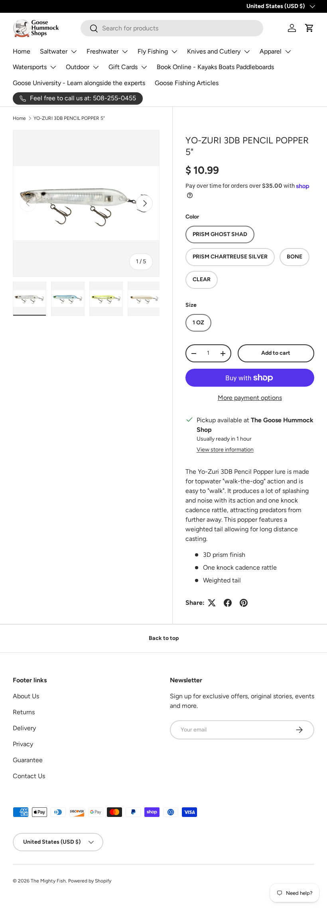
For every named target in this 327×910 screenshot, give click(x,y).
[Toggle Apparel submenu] (288, 51)
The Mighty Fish (48, 881)
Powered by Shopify (89, 881)
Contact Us (29, 776)
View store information (225, 449)
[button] (309, 28)
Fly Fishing (153, 51)
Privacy (23, 744)
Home (21, 51)
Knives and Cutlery (213, 51)
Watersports (30, 67)
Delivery (24, 728)
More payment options (250, 397)
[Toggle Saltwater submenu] (74, 51)
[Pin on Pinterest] (244, 603)
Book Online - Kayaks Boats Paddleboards (215, 67)
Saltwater (53, 51)
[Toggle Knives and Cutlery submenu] (247, 51)
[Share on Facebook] (228, 603)
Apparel (271, 51)
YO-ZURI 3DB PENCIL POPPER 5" (69, 118)
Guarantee (28, 760)
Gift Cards (123, 67)
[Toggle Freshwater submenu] (125, 51)
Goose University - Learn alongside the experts (79, 83)
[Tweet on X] (212, 603)
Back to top (164, 638)
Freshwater (102, 51)
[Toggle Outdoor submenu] (95, 67)
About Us (26, 696)
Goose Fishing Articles (187, 83)
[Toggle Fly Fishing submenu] (174, 51)
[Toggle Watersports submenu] (53, 67)
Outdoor (77, 67)
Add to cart (275, 353)
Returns (24, 712)
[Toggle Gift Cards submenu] (144, 67)
